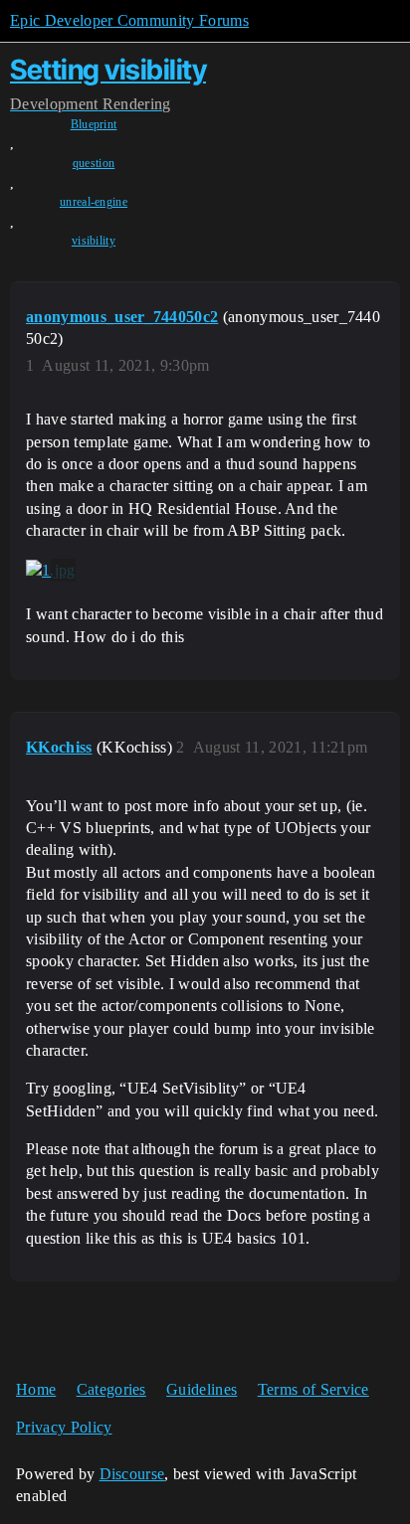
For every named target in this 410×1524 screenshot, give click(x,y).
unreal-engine (93, 202)
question (94, 163)
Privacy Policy (63, 1427)
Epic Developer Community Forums (129, 20)
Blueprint (94, 124)
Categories (111, 1389)
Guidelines (201, 1389)
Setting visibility (108, 69)
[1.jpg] (51, 571)
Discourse (132, 1473)
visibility (93, 241)
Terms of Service (313, 1389)
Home (36, 1389)
